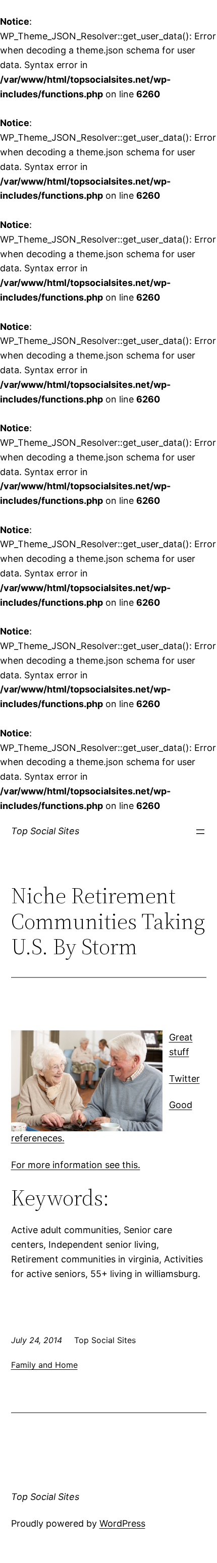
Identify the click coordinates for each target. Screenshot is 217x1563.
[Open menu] (200, 832)
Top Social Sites (45, 831)
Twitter (184, 1078)
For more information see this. (75, 1165)
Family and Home (44, 1365)
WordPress (122, 1523)
